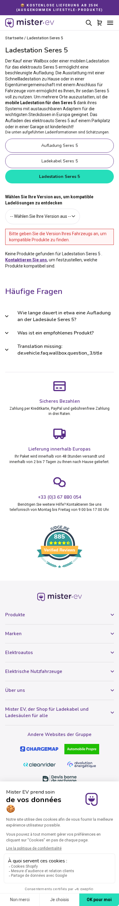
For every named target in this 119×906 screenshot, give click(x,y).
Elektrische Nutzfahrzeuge (33, 671)
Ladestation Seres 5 (59, 176)
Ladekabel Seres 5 (59, 161)
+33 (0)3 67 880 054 (59, 497)
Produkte (15, 615)
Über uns (15, 690)
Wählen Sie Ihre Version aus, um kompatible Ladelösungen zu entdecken (49, 199)
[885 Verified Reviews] (59, 571)
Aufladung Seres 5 (59, 145)
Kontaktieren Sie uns (26, 259)
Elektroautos (19, 652)
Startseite (14, 37)
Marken (13, 634)
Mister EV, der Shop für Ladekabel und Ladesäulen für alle (46, 712)
